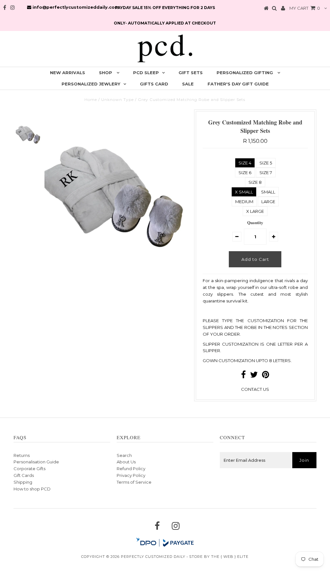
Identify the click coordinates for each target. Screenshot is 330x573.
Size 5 (265, 162)
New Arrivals (67, 72)
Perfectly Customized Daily (153, 556)
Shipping (23, 482)
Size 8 (255, 182)
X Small (244, 191)
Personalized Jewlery (91, 83)
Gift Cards (24, 475)
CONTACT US (255, 389)
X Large (255, 211)
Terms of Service (134, 482)
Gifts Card (154, 83)
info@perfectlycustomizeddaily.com (75, 7)
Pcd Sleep (146, 72)
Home (90, 99)
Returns (22, 455)
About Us (126, 461)
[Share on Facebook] (243, 376)
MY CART (304, 8)
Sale (188, 83)
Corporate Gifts (29, 468)
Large (268, 201)
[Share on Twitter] (254, 376)
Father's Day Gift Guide (238, 83)
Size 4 (244, 162)
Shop (106, 72)
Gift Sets (191, 72)
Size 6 (244, 172)
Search (124, 455)
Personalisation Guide (36, 461)
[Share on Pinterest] (265, 376)
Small (268, 191)
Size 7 (265, 172)
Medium (244, 201)
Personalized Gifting (245, 72)
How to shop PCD (32, 488)
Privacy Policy (131, 475)
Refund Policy (131, 468)
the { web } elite (229, 556)
